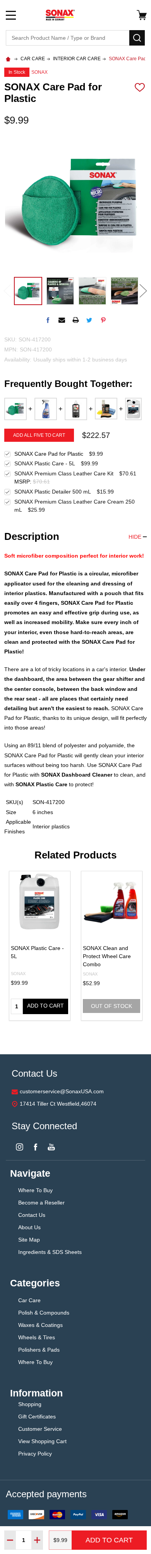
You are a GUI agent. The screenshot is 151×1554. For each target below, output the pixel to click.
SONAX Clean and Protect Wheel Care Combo (107, 956)
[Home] (9, 58)
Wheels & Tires (36, 1337)
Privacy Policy (35, 1454)
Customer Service (40, 1429)
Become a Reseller (41, 1202)
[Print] (76, 320)
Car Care (29, 1300)
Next (143, 291)
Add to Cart (109, 1540)
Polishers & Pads (39, 1350)
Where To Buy (35, 1190)
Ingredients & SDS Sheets (50, 1252)
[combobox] (67, 38)
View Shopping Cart (42, 1441)
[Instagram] (19, 1147)
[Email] (62, 320)
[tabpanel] (39, 946)
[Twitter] (89, 320)
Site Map (29, 1240)
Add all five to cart (39, 435)
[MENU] (11, 15)
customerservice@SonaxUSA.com (62, 1091)
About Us (30, 1227)
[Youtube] (51, 1147)
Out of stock (111, 1006)
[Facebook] (48, 320)
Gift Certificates (37, 1416)
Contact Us (31, 1215)
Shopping (29, 1404)
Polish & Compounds (43, 1313)
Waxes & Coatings (41, 1325)
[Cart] (141, 15)
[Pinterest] (103, 320)
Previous (8, 291)
